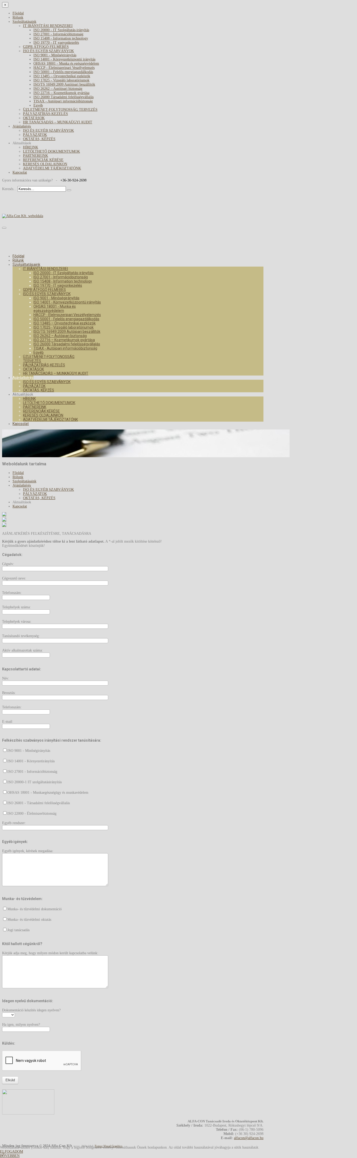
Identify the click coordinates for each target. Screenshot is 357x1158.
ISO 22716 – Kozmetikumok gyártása (61, 93)
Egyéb (38, 105)
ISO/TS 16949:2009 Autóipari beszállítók (64, 84)
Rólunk (18, 17)
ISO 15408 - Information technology (60, 38)
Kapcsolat (20, 172)
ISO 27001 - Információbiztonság (58, 34)
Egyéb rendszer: (14, 823)
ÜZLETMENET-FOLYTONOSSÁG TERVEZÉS (60, 110)
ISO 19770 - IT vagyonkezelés (56, 43)
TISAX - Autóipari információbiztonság (63, 101)
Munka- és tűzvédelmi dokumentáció (34, 909)
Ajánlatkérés (22, 126)
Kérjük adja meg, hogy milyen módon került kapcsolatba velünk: (50, 953)
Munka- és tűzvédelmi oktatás (29, 920)
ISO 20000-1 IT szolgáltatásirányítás (34, 782)
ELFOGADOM (11, 1152)
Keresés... (9, 189)
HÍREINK (30, 147)
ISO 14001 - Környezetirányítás (31, 761)
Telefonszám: (12, 593)
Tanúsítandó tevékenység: (21, 636)
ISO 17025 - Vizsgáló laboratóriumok (61, 80)
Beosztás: (9, 693)
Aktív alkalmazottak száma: (22, 650)
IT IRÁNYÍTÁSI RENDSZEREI (48, 26)
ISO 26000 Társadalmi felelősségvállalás (63, 97)
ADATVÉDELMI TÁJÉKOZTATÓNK (52, 168)
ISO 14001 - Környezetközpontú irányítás (64, 59)
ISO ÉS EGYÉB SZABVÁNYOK (48, 51)
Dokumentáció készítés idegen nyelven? (31, 1010)
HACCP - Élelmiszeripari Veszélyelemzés (64, 68)
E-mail (7, 722)
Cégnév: (8, 564)
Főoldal (18, 13)
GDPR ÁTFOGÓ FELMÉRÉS (46, 47)
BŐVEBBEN (10, 1156)
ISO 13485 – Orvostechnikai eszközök (61, 76)
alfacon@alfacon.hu (248, 1138)
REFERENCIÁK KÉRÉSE (43, 160)
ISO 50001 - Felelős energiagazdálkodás (63, 72)
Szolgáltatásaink (24, 22)
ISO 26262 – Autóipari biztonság (57, 89)
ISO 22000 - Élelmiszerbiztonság (31, 813)
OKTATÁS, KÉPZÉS (39, 139)
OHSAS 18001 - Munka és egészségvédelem (66, 63)
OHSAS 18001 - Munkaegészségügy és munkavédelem (47, 793)
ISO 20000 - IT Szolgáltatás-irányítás (61, 30)
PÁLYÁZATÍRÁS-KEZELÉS (45, 114)
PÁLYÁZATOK (35, 135)
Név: (5, 678)
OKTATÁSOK (34, 118)
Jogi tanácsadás (18, 930)
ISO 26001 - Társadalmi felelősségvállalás (38, 803)
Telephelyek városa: (16, 622)
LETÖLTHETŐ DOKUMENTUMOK (51, 151)
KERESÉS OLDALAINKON (45, 164)
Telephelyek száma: (16, 607)
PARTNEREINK (35, 156)
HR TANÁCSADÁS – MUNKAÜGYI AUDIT (57, 122)
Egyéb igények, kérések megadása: (27, 851)
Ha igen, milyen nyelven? (21, 1025)
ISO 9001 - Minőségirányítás (54, 55)
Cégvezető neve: (14, 578)
